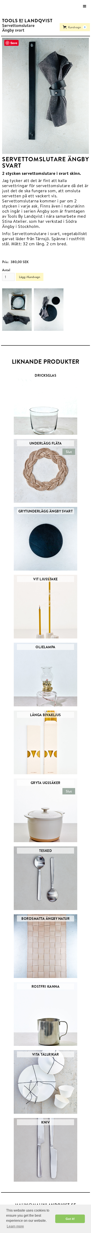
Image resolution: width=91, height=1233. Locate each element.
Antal (6, 270)
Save (13, 43)
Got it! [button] (70, 1218)
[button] (84, 6)
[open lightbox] (45, 96)
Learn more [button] (15, 1226)
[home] (26, 20)
